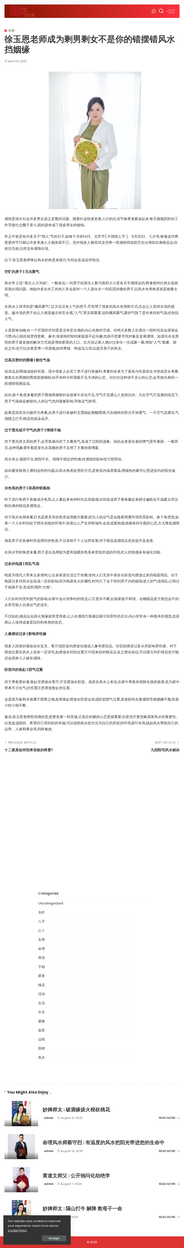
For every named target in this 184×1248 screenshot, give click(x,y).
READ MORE (167, 1118)
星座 (41, 975)
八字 (41, 921)
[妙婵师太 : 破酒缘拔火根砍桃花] (21, 1113)
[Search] (161, 11)
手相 (41, 966)
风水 (41, 1057)
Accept (54, 1238)
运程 (41, 1039)
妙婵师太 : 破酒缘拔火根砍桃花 (76, 1110)
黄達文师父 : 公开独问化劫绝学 (76, 1176)
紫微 (41, 1021)
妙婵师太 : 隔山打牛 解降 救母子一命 (82, 1208)
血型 (41, 1030)
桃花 (41, 985)
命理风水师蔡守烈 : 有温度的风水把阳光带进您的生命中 (103, 1142)
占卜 (41, 930)
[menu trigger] (170, 11)
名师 (11, 30)
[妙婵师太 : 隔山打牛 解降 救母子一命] (21, 1212)
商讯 (41, 957)
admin (49, 1118)
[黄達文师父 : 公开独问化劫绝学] (21, 1179)
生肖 (41, 1012)
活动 (41, 994)
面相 (41, 1048)
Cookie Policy (17, 1230)
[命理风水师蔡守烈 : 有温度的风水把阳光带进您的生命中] (21, 1146)
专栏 (41, 912)
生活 (41, 1003)
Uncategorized (50, 903)
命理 (41, 948)
